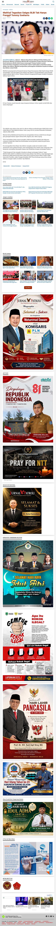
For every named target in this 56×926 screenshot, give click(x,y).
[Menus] (3, 1)
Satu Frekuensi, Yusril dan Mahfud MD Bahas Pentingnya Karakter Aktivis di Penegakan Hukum (28, 282)
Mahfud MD (7, 166)
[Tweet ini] (47, 18)
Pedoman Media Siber (28, 921)
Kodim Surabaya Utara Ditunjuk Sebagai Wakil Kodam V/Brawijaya (41, 178)
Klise (15, 922)
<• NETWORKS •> (45, 921)
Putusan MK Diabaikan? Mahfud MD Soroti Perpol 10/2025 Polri (44, 282)
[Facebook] (24, 172)
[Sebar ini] (44, 18)
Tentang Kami (38, 921)
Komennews (41, 922)
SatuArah (33, 923)
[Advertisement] (28, 117)
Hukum (4, 18)
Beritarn (19, 922)
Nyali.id (35, 922)
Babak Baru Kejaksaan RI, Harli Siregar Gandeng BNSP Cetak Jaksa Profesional (27, 225)
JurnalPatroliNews (9, 60)
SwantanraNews (49, 922)
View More (28, 287)
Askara (3, 922)
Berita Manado (9, 922)
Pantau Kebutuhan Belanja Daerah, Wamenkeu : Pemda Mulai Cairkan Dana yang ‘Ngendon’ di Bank (15, 178)
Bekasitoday (30, 922)
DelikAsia (4, 923)
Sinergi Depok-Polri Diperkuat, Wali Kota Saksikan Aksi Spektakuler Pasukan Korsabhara (45, 211)
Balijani (24, 922)
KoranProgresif (20, 923)
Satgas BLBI (26, 166)
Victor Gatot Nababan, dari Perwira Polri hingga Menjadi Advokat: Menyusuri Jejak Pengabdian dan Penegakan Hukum (9, 225)
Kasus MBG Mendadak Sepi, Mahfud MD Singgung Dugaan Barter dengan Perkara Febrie (40, 188)
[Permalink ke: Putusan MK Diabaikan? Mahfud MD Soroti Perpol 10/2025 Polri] (45, 275)
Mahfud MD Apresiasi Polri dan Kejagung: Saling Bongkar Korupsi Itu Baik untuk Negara (14, 192)
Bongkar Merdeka (11, 923)
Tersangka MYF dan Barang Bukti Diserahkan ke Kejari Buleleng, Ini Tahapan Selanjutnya (11, 211)
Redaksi (20, 921)
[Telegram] (29, 172)
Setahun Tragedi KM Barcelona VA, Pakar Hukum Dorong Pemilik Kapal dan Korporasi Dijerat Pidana (45, 225)
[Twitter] (26, 172)
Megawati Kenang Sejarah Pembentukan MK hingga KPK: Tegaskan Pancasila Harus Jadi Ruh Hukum (40, 192)
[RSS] (32, 172)
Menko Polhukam (16, 166)
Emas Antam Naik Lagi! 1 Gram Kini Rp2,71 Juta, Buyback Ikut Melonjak (14, 188)
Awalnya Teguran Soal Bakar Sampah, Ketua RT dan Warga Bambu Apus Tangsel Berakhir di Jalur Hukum (27, 211)
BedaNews (27, 923)
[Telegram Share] (49, 18)
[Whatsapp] (52, 18)
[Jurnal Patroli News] (28, 1)
